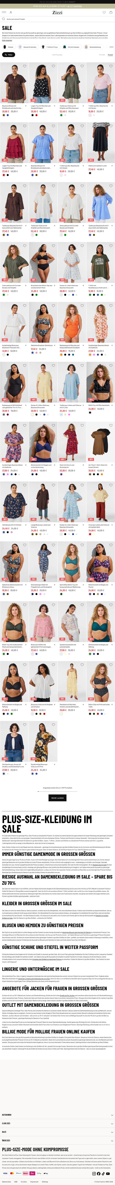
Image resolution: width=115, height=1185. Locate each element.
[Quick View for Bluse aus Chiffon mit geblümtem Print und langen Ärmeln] (54, 644)
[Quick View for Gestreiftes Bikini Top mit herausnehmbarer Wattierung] (83, 584)
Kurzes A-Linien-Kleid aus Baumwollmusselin (69, 286)
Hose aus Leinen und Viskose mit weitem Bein (98, 526)
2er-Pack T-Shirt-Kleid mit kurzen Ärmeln (97, 466)
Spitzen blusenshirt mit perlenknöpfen (68, 645)
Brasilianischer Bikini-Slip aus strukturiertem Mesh (41, 286)
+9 (105, 355)
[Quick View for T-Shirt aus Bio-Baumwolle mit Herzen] (112, 105)
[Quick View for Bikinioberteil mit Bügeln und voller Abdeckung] (54, 465)
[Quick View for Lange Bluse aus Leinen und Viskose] (54, 524)
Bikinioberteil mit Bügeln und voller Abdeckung (41, 466)
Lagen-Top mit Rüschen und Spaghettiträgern (41, 107)
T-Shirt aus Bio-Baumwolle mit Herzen (98, 107)
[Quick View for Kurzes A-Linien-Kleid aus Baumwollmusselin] (83, 285)
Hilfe (4, 1132)
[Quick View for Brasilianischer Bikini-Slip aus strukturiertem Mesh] (54, 285)
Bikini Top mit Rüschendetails (99, 405)
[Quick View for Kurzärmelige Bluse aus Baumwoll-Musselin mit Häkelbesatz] (25, 345)
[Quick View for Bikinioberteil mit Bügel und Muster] (112, 584)
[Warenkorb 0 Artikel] (111, 12)
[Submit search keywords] (3, 19)
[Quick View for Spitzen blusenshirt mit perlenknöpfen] (83, 644)
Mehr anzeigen (7, 40)
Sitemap (45, 1182)
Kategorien (6, 1115)
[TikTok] (103, 1173)
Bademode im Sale (99, 865)
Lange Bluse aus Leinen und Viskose (40, 526)
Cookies (24, 1182)
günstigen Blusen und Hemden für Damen (76, 932)
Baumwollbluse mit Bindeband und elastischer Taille (11, 107)
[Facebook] (98, 1173)
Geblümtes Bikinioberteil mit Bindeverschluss (12, 586)
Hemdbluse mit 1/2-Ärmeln (11, 525)
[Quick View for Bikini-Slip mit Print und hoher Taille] (112, 704)
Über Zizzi (6, 1140)
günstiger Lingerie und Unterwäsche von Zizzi (34, 978)
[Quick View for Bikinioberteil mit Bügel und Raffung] (112, 644)
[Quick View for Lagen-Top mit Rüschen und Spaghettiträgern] (54, 105)
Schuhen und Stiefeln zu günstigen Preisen (47, 959)
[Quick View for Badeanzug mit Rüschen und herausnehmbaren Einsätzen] (83, 345)
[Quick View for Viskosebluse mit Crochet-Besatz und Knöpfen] (83, 225)
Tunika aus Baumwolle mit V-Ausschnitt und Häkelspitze (12, 226)
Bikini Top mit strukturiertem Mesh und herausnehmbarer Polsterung (12, 645)
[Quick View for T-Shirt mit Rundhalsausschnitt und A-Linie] (112, 285)
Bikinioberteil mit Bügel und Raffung (98, 645)
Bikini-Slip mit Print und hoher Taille (99, 705)
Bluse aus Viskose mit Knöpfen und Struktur (42, 705)
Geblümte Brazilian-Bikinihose (42, 345)
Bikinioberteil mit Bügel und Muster (98, 586)
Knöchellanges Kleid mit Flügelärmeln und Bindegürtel (41, 586)
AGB (15, 1182)
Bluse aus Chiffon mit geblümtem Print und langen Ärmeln (41, 645)
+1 (105, 295)
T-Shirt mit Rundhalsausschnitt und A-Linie (97, 286)
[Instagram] (94, 1173)
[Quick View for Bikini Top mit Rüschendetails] (112, 405)
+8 (76, 295)
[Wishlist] (25, 66)
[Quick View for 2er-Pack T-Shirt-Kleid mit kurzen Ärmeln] (112, 465)
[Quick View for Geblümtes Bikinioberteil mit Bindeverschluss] (25, 584)
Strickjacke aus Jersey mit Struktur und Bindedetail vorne (13, 765)
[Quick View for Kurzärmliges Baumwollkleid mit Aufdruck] (112, 345)
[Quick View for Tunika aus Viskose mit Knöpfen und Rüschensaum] (83, 105)
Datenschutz (6, 1182)
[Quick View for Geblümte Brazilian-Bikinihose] (54, 345)
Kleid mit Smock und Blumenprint (67, 466)
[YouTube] (108, 1173)
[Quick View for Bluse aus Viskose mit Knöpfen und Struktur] (54, 704)
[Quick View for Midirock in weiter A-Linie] (112, 165)
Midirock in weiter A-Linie (97, 165)
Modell (110, 54)
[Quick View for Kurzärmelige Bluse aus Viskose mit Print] (54, 764)
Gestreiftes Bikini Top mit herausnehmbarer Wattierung (70, 586)
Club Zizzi (6, 1123)
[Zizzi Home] (57, 12)
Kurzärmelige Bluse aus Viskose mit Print (39, 765)
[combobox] (57, 19)
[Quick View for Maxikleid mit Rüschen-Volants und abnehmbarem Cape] (83, 704)
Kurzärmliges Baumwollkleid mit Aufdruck (98, 346)
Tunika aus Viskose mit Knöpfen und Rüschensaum (69, 107)
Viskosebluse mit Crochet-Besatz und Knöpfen (69, 226)
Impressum (34, 1182)
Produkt (102, 54)
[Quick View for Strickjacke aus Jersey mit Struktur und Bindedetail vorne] (25, 764)
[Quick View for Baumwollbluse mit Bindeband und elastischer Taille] (25, 105)
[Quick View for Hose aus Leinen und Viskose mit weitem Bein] (112, 524)
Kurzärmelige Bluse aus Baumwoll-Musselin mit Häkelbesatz (10, 346)
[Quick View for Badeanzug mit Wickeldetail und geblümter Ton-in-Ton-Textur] (25, 405)
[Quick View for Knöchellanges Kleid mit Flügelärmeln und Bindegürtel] (54, 584)
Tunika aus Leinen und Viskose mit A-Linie (70, 406)
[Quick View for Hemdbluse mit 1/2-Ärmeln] (25, 524)
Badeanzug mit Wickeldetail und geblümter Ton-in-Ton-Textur (12, 406)
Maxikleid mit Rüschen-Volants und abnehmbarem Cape (69, 705)
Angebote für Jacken (67, 995)
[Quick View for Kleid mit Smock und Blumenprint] (83, 465)
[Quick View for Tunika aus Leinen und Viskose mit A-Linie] (83, 405)
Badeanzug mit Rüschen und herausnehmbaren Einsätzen (70, 346)
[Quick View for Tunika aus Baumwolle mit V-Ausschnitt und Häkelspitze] (25, 225)
